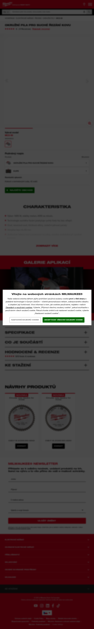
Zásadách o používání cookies (19, 307)
